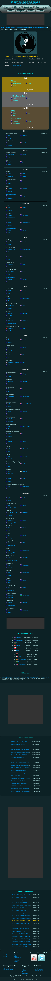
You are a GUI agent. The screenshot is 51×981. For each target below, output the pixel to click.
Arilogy (10, 441)
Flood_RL (25, 610)
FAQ (23, 969)
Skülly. (10, 575)
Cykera (10, 497)
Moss (24, 535)
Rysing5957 (11, 552)
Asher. (9, 448)
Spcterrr (25, 381)
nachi (9, 183)
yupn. (9, 500)
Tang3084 (25, 557)
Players (16, 955)
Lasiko (24, 580)
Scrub (24, 142)
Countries (16, 960)
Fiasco (10, 256)
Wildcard (14, 81)
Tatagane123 (26, 222)
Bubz (24, 271)
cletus (9, 389)
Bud (9, 456)
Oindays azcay (12, 323)
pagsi (24, 176)
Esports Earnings (38, 969)
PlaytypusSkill (12, 522)
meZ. (9, 354)
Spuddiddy (26, 396)
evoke (9, 572)
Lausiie (10, 313)
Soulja (24, 290)
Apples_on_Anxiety (13, 362)
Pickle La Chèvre (13, 508)
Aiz (8, 347)
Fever (29, 83)
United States (22, 664)
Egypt (17, 650)
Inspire (10, 162)
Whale (9, 399)
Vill (23, 354)
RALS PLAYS (11, 605)
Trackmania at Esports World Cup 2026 (22, 760)
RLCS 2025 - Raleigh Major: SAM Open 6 (23, 902)
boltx (9, 557)
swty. (24, 478)
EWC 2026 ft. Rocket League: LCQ (21, 762)
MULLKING (11, 590)
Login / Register (7, 968)
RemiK (10, 222)
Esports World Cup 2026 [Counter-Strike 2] (23, 747)
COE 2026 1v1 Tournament (18, 786)
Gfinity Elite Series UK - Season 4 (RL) (22, 928)
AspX (9, 580)
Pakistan (20, 661)
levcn (9, 471)
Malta (19, 656)
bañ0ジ (10, 418)
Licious (10, 567)
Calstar (10, 433)
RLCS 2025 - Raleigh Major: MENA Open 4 (24, 905)
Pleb (24, 542)
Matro (9, 164)
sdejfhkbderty (12, 316)
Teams (15, 956)
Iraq (19, 654)
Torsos (15, 85)
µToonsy (10, 515)
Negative (10, 176)
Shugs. (10, 215)
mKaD (24, 181)
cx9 (24, 463)
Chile (17, 648)
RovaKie (10, 458)
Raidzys (10, 308)
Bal (9, 135)
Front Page (6, 955)
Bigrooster (11, 154)
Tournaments (17, 957)
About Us (24, 968)
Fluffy (9, 406)
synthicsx (10, 421)
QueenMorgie (11, 545)
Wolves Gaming (11, 194)
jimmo (24, 162)
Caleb (14, 113)
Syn (9, 259)
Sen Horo (25, 339)
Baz (9, 207)
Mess (9, 301)
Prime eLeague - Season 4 (18, 770)
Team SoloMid (16, 119)
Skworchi (25, 215)
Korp (9, 274)
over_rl (10, 266)
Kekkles (25, 135)
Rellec (9, 364)
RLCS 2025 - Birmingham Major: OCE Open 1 (24, 915)
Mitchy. (25, 587)
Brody (9, 505)
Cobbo (9, 230)
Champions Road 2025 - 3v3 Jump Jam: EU (24, 933)
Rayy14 (25, 471)
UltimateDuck (11, 473)
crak (9, 587)
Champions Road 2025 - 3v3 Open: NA (23, 941)
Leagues (16, 958)
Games (16, 961)
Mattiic (10, 612)
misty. (9, 137)
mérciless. (26, 486)
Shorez (10, 145)
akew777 (10, 320)
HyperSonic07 (27, 249)
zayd (9, 466)
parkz (24, 520)
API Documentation (8, 969)
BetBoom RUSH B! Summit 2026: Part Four (23, 765)
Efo (9, 486)
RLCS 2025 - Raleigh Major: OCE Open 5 (23, 910)
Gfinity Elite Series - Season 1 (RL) (21, 944)
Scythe (25, 241)
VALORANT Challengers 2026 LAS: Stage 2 (23, 767)
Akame (10, 188)
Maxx (24, 527)
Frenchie (10, 196)
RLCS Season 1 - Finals (18, 931)
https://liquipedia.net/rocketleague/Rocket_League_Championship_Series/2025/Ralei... (25, 677)
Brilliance (10, 404)
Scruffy (10, 537)
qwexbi (25, 313)
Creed (9, 173)
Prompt (10, 210)
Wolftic (10, 342)
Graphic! (10, 597)
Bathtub (25, 188)
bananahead (17, 83)
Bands (24, 347)
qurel (9, 478)
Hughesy (25, 196)
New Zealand (19, 640)
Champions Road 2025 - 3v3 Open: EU (23, 939)
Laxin (9, 142)
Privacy (24, 970)
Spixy (9, 244)
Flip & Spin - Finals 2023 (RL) (20, 946)
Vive (9, 530)
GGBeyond (37, 968)
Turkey (18, 645)
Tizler (9, 481)
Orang (9, 582)
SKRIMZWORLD (11, 228)
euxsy (24, 154)
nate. (24, 305)
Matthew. (10, 198)
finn (24, 173)
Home (2, 27)
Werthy (10, 330)
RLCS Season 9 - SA (18, 907)
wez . (9, 391)
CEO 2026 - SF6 (16, 775)
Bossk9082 (11, 271)
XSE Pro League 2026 (17, 757)
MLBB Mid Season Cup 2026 (19, 741)
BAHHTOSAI (26, 426)
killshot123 (26, 550)
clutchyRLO (26, 565)
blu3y (9, 411)
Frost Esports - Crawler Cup (18, 780)
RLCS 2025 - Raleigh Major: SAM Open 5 (23, 900)
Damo (24, 433)
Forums (5, 956)
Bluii (9, 565)
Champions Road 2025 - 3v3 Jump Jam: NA (24, 936)
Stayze (10, 488)
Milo (24, 264)
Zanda (9, 384)
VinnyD (10, 376)
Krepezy (10, 251)
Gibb (9, 527)
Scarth (10, 436)
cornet (9, 443)
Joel (9, 535)
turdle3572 (11, 414)
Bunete (10, 602)
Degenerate (26, 298)
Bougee (10, 463)
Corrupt (25, 279)
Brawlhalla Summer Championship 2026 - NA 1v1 (24, 788)
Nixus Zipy (26, 572)
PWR (13, 111)
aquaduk (25, 320)
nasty (9, 232)
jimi (9, 542)
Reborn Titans (10, 277)
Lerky (9, 281)
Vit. (9, 357)
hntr (29, 98)
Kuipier (10, 290)
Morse (9, 339)
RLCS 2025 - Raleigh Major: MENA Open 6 (24, 894)
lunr (14, 115)
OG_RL (25, 456)
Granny (10, 349)
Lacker (25, 602)
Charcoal (10, 520)
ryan (9, 451)
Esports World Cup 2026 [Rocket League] (22, 752)
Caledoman (26, 595)
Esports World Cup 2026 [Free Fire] (21, 749)
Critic (24, 505)
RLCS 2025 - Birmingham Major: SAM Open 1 (24, 918)
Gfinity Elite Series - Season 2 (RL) (21, 926)
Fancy (9, 610)
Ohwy (24, 374)
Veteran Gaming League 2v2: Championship (23, 783)
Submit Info (25, 973)
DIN (9, 550)
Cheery (10, 279)
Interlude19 (11, 305)
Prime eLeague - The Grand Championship (23, 791)
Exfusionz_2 (11, 249)
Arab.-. (10, 426)
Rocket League (16, 65)
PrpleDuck (11, 396)
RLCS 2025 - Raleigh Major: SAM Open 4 (23, 923)
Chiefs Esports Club (18, 96)
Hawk (24, 230)
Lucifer (25, 256)
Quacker (10, 381)
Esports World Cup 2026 (18, 744)
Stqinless (10, 328)
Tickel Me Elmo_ (12, 560)
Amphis (15, 121)
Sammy (25, 411)
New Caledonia (22, 659)
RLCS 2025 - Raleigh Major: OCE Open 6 (23, 897)
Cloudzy (25, 441)
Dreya (9, 374)
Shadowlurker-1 (12, 512)
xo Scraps (25, 497)
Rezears (15, 100)
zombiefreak (11, 217)
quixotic (10, 241)
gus (29, 113)
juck (9, 181)
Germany (18, 642)
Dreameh (10, 264)
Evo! (24, 418)
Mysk (9, 429)
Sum (9, 293)
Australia (18, 637)
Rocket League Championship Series (17, 27)
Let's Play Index (38, 970)
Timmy (10, 225)
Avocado (10, 595)
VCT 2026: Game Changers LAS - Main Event (24, 773)
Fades (24, 207)
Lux (24, 389)
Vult (9, 157)
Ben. (24, 362)
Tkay (24, 328)
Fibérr (15, 98)
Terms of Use (25, 972)
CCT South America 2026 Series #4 (21, 778)
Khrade (10, 191)
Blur (9, 298)
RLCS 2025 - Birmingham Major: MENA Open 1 (25, 913)
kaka (29, 121)
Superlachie (16, 123)
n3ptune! (25, 448)
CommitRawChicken (28, 404)
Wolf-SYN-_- (26, 512)
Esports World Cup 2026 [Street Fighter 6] (22, 754)
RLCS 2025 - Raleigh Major (38, 27)
